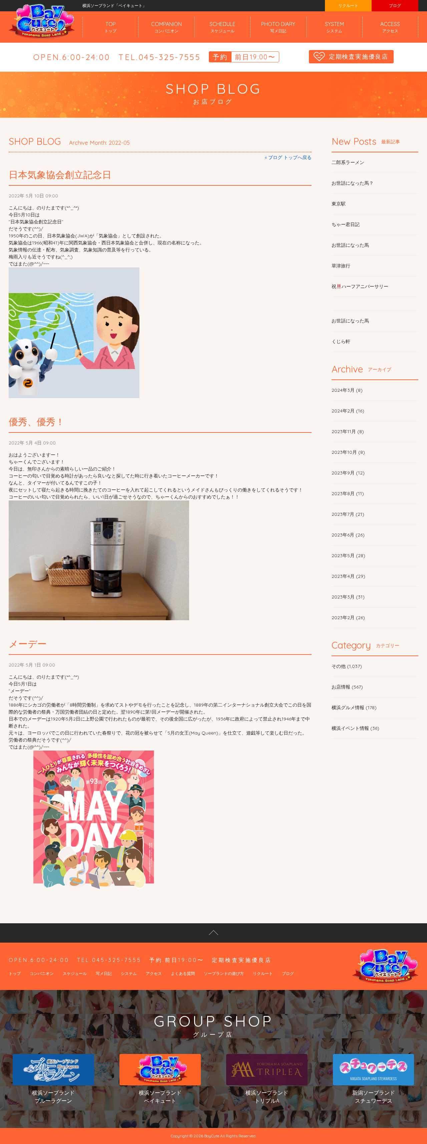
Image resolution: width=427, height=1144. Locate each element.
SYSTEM (334, 27)
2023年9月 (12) (348, 473)
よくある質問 (183, 973)
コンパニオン (42, 973)
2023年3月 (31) (348, 597)
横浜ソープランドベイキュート (160, 1096)
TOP (110, 27)
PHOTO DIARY (278, 27)
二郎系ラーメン (348, 162)
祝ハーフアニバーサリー (360, 286)
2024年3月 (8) (347, 390)
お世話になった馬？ (353, 183)
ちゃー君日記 (346, 224)
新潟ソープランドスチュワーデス (373, 1096)
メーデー (28, 644)
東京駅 (339, 204)
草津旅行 (341, 266)
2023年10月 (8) (348, 452)
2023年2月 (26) (348, 618)
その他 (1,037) (347, 666)
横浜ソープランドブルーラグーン (53, 1096)
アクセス (154, 973)
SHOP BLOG (35, 141)
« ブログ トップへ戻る (288, 157)
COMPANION (166, 27)
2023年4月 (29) (348, 576)
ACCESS (390, 27)
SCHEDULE (222, 27)
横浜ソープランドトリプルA (267, 1096)
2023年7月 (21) (348, 514)
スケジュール (75, 973)
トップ (15, 973)
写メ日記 (104, 973)
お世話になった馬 (350, 245)
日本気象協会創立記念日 (60, 174)
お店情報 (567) (347, 687)
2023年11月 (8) (348, 431)
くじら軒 (341, 341)
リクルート (348, 5)
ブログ (395, 5)
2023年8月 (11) (348, 493)
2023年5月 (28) (348, 555)
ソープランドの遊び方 (224, 973)
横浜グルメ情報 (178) (354, 708)
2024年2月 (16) (348, 411)
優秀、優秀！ (37, 421)
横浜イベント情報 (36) (355, 728)
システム (129, 973)
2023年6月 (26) (348, 535)
